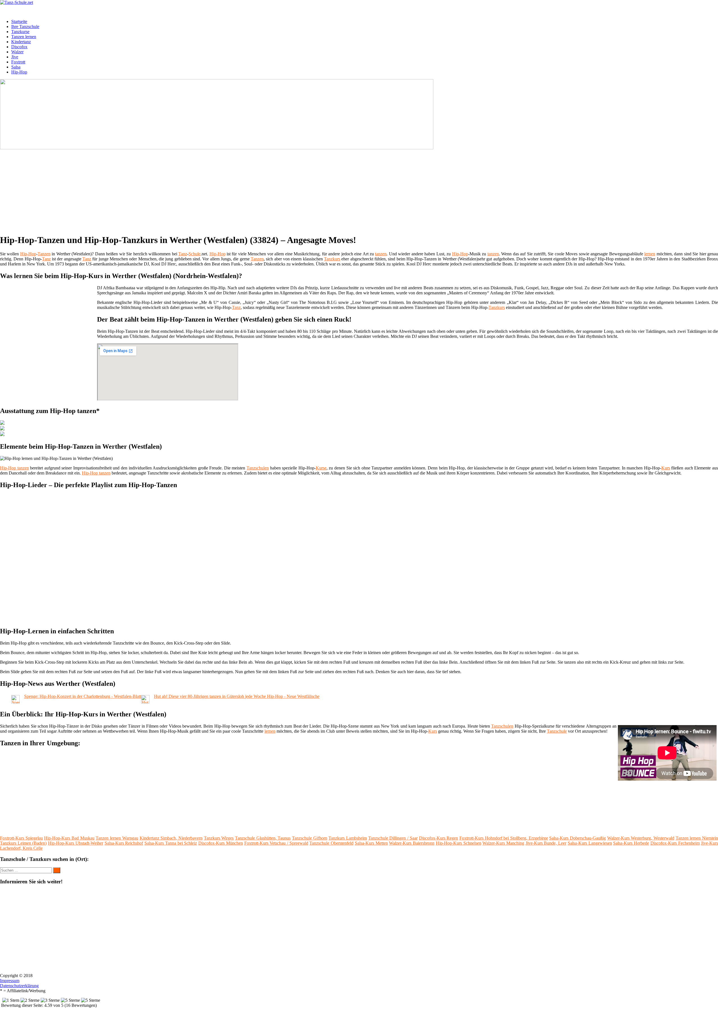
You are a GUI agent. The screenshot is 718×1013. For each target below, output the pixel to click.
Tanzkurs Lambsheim (347, 838)
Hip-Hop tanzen (14, 468)
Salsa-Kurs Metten (371, 843)
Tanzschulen (258, 468)
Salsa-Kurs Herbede (631, 843)
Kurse (321, 468)
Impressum (9, 980)
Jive (14, 56)
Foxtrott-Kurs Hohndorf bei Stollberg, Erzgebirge (503, 838)
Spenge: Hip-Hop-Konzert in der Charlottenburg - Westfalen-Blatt (82, 696)
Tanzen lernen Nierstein (697, 838)
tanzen (380, 253)
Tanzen (44, 253)
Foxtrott (18, 61)
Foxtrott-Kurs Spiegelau (21, 838)
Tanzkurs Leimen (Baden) (23, 843)
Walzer (17, 51)
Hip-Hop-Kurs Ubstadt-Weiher (75, 843)
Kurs (665, 468)
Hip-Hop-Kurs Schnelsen (458, 843)
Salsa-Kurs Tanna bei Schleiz (170, 843)
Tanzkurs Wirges (219, 838)
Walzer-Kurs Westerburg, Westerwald (640, 838)
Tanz (182, 253)
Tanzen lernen (23, 36)
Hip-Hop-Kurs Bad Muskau (69, 838)
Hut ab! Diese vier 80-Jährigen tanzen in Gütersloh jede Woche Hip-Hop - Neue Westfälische (236, 696)
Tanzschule (557, 731)
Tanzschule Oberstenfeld (331, 843)
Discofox (19, 46)
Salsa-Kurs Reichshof (124, 843)
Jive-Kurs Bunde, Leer (546, 843)
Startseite (19, 21)
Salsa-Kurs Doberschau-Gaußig (577, 838)
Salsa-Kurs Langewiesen (590, 843)
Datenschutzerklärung (19, 985)
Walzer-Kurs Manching (503, 843)
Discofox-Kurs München (220, 843)
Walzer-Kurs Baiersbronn (411, 843)
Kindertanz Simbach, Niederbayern (171, 838)
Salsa (15, 67)
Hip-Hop (19, 72)
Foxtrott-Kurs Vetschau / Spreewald (276, 843)
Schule (194, 253)
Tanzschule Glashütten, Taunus (263, 838)
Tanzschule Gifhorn (309, 838)
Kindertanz (21, 41)
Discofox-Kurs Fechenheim (675, 843)
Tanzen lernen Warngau (117, 838)
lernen (649, 253)
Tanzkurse (20, 31)
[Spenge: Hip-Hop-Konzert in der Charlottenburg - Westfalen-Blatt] (15, 702)
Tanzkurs (332, 258)
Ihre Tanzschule (25, 26)
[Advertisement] (172, 189)
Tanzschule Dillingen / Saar (393, 838)
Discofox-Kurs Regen (438, 838)
